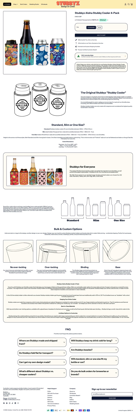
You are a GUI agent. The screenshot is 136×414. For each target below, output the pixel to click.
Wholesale (44, 4)
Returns (49, 399)
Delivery (49, 397)
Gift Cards (50, 401)
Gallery (72, 399)
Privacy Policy (51, 405)
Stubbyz (10, 410)
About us (72, 391)
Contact (49, 395)
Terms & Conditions (53, 403)
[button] (129, 4)
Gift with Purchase (52, 393)
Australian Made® (75, 395)
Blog (71, 397)
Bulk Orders (23, 4)
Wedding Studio (34, 4)
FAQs (49, 391)
